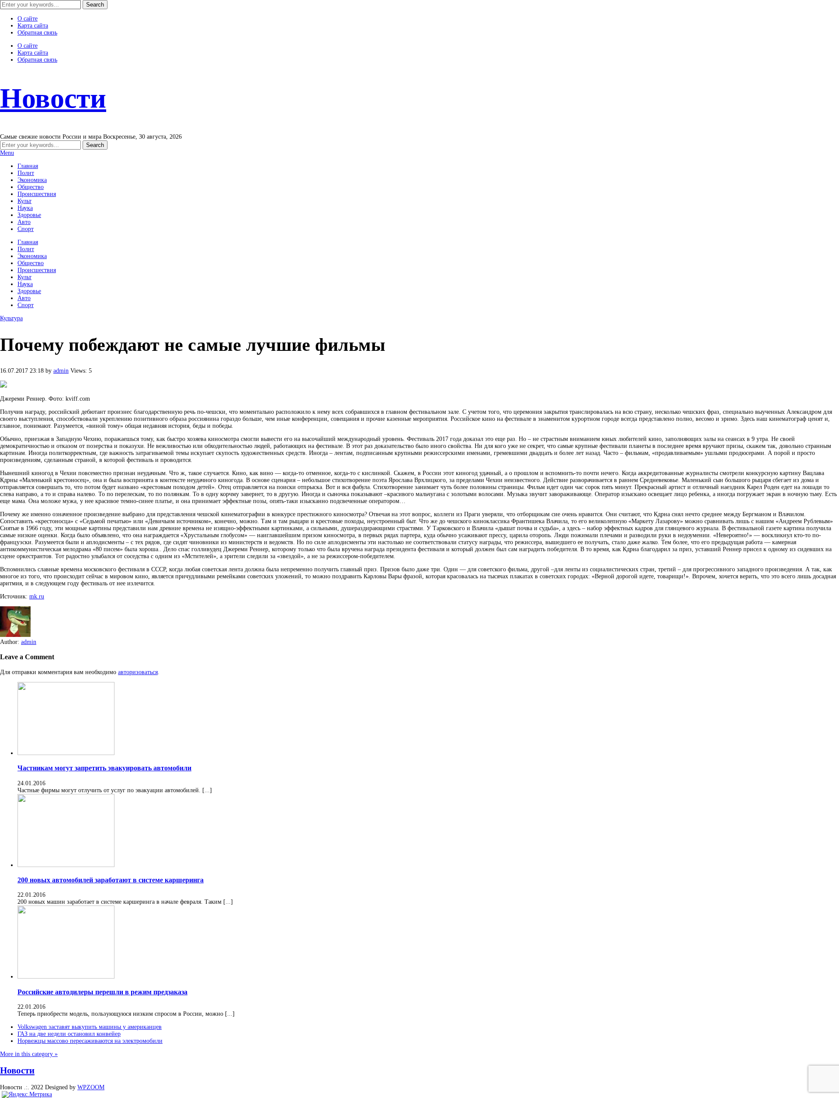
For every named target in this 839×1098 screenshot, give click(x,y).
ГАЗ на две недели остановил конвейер (69, 1034)
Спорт (25, 229)
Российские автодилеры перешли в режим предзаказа (102, 992)
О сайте (27, 18)
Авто (24, 222)
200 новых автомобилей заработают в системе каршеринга (110, 880)
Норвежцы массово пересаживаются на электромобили (90, 1041)
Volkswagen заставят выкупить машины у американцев (89, 1027)
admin (61, 370)
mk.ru (36, 596)
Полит (25, 173)
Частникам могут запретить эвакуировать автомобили (104, 768)
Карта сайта (32, 25)
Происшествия (36, 194)
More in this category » (29, 1054)
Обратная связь (37, 32)
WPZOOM (90, 1087)
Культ (24, 201)
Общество (30, 187)
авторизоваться (138, 672)
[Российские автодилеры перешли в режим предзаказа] (65, 976)
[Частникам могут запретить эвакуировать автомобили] (65, 753)
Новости (53, 98)
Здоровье (29, 215)
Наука (25, 208)
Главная (27, 166)
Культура (11, 318)
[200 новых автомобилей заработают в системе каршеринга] (65, 865)
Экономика (32, 180)
